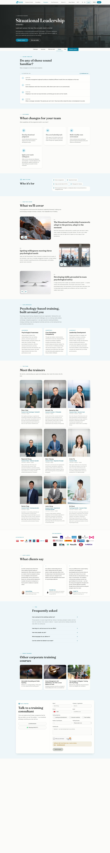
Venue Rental (71, 2)
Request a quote (21, 40)
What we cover (51, 49)
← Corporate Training (22, 15)
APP (78, 2)
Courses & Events (29, 2)
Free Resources (54, 2)
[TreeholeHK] (19, 2)
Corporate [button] (45, 2)
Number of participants (57, 720)
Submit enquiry (58, 749)
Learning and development (61, 717)
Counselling (37, 2)
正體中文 (94, 2)
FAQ (65, 49)
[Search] (82, 2)
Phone (54, 709)
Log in (88, 2)
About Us (63, 2)
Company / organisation (77, 703)
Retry (55, 744)
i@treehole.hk (33, 723)
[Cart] (84, 2)
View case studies (35, 40)
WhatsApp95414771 (33, 727)
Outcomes (43, 49)
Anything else (55, 726)
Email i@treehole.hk (61, 744)
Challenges (35, 49)
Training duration (76, 720)
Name (54, 703)
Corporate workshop (75, 717)
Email (74, 709)
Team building (87, 717)
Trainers (59, 49)
